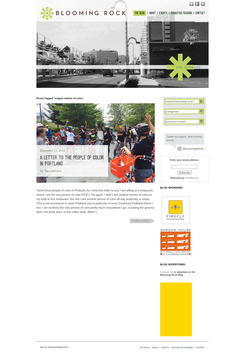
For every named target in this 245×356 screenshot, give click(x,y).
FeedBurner (192, 177)
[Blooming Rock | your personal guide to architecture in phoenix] (83, 13)
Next (126, 82)
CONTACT (200, 13)
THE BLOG (140, 13)
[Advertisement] (176, 309)
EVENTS (163, 13)
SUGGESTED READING (181, 13)
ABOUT (152, 13)
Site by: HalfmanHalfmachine (54, 347)
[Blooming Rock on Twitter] (187, 150)
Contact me (166, 271)
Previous (118, 82)
